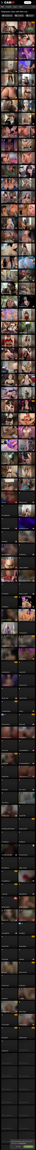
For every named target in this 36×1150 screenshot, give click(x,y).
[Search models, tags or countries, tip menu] (33, 7)
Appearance (8, 15)
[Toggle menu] (2, 2)
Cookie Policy (22, 1143)
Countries (20, 15)
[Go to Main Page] (11, 2)
